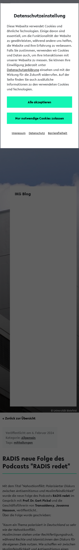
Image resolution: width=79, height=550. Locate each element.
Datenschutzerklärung (23, 70)
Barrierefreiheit (57, 133)
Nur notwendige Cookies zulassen (39, 118)
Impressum (19, 133)
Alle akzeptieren (39, 102)
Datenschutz (37, 133)
